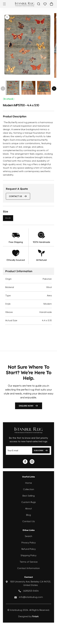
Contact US (15, 196)
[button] (4, 4)
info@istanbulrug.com (31, 597)
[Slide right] (54, 88)
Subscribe (38, 450)
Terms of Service (29, 562)
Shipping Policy (28, 555)
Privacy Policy (28, 542)
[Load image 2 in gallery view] (28, 88)
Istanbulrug (16, 610)
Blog (28, 515)
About (28, 508)
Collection (28, 489)
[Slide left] (3, 88)
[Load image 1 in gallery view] (13, 88)
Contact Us (28, 521)
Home (28, 483)
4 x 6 (8, 218)
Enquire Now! (26, 406)
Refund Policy (28, 549)
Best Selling (29, 496)
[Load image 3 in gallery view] (44, 88)
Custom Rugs (28, 502)
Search (28, 536)
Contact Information (28, 568)
